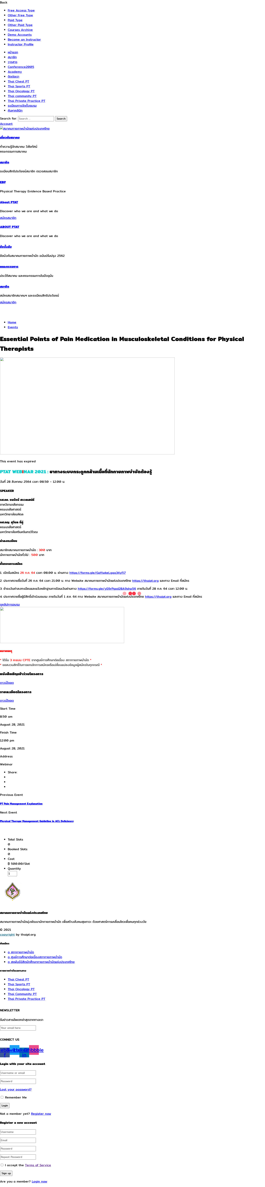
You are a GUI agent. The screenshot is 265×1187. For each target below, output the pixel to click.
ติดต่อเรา (13, 76)
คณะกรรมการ (9, 266)
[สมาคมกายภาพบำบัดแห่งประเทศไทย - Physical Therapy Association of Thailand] (25, 128)
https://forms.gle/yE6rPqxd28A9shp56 (107, 588)
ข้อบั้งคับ (6, 246)
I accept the (28, 1165)
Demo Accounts (20, 34)
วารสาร (12, 62)
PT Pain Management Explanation (21, 804)
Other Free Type (20, 15)
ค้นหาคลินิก (15, 110)
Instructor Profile (21, 44)
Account (6, 123)
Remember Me (15, 1097)
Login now (39, 1181)
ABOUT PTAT (9, 226)
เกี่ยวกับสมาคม (10, 137)
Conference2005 (21, 66)
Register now (41, 1113)
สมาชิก (12, 57)
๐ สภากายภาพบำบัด (21, 952)
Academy (15, 71)
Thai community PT (22, 96)
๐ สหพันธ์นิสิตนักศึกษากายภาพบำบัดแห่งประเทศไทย (41, 961)
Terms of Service (38, 1165)
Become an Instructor (24, 39)
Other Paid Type (20, 25)
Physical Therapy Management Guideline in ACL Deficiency (37, 821)
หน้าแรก (13, 52)
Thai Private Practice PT (26, 100)
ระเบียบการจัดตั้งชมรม (22, 105)
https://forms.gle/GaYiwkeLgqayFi (97, 572)
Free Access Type (21, 10)
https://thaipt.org (145, 580)
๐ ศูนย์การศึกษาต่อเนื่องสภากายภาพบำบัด (35, 957)
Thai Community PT (22, 994)
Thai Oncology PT (21, 91)
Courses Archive (20, 29)
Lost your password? (16, 1089)
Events (13, 327)
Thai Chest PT (18, 81)
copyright (7, 934)
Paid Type (15, 20)
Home (12, 322)
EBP (3, 182)
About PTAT (9, 202)
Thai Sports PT (19, 86)
